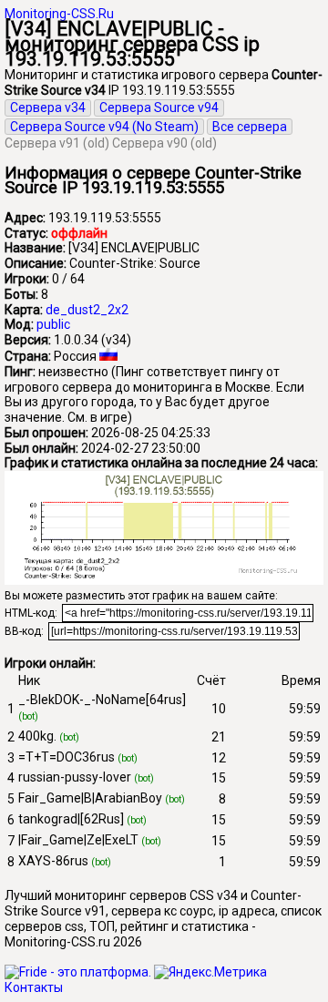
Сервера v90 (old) (164, 143)
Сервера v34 (48, 107)
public (53, 324)
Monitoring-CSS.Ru (59, 13)
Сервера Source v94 (159, 107)
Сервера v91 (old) (57, 143)
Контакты (34, 987)
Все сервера (249, 126)
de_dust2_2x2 (87, 309)
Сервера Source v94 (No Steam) (104, 126)
